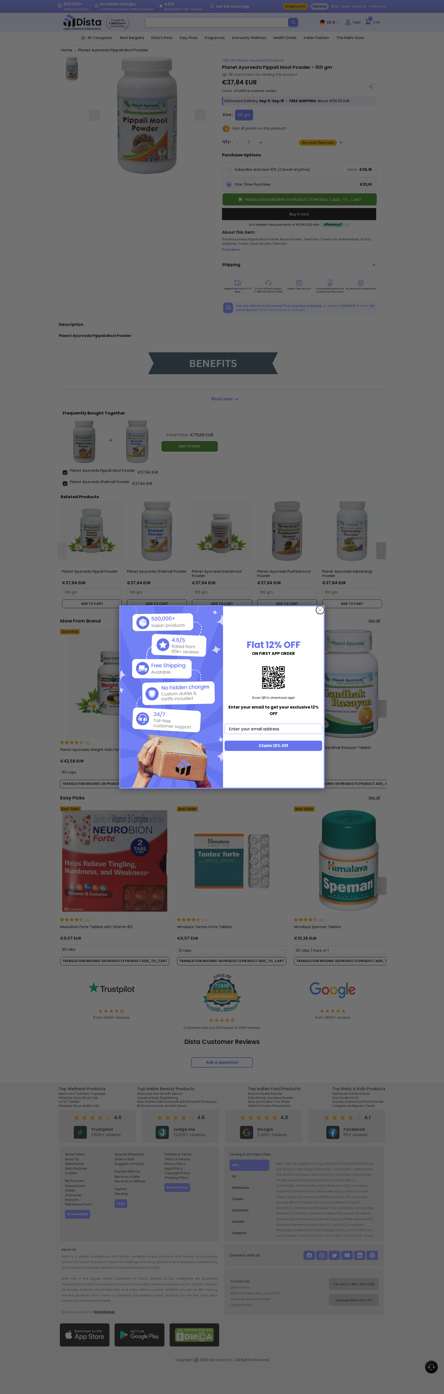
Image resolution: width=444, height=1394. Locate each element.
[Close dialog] (320, 610)
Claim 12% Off (273, 746)
